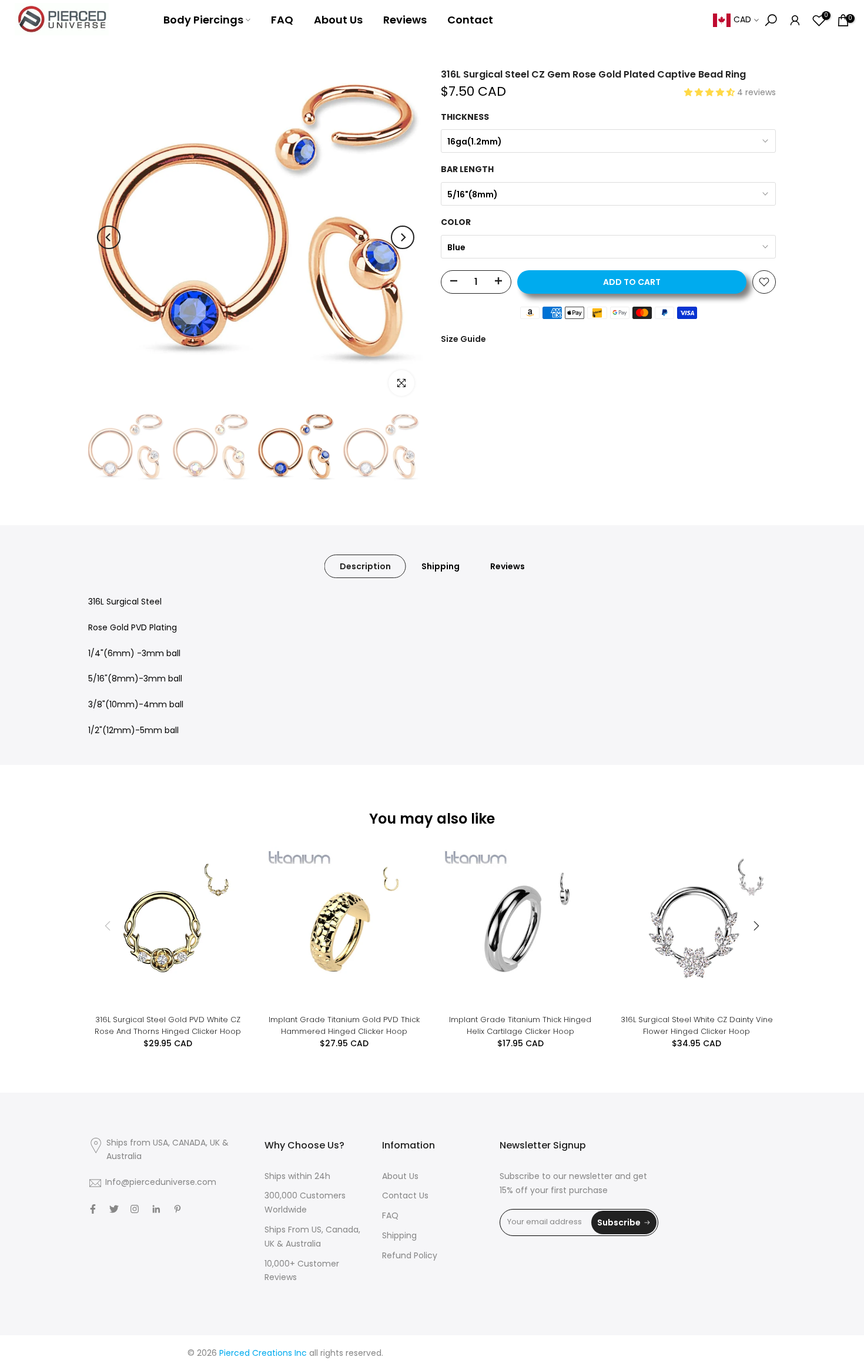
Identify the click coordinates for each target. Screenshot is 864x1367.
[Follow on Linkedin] (156, 1209)
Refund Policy (409, 1256)
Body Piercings (203, 19)
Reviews (405, 19)
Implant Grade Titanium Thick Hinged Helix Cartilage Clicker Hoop (520, 1025)
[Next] (402, 237)
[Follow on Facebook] (93, 1209)
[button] (710, 93)
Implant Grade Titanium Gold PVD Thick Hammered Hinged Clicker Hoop (344, 1025)
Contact (470, 19)
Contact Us (405, 1196)
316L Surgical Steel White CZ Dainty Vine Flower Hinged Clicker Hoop (697, 1025)
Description (365, 566)
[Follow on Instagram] (134, 1209)
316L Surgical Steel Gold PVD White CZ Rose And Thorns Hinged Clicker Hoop (168, 1025)
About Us (338, 19)
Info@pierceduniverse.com (160, 1182)
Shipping (440, 566)
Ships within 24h (297, 1177)
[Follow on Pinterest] (177, 1209)
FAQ (282, 19)
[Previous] (108, 237)
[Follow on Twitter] (114, 1209)
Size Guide (463, 339)
